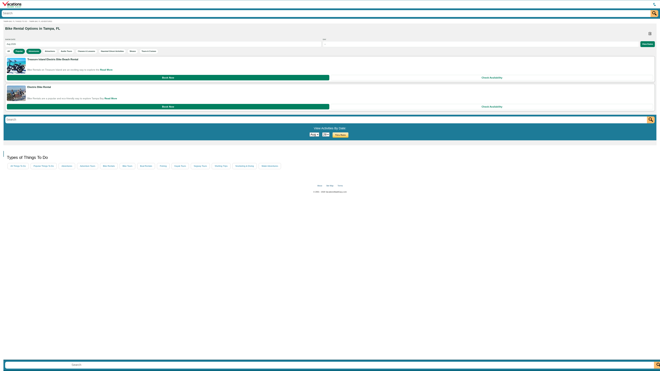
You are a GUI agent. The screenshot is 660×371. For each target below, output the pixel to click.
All (8, 51)
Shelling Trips (221, 166)
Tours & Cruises (149, 51)
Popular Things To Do (44, 166)
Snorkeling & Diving (244, 166)
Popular (19, 51)
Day (324, 39)
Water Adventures (270, 166)
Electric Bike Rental (39, 87)
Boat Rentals (146, 166)
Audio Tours (66, 51)
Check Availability (492, 77)
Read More (106, 69)
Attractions (50, 51)
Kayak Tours (180, 166)
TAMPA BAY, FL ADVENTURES (40, 21)
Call (6, 148)
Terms (340, 186)
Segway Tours (200, 166)
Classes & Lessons (86, 51)
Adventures (34, 51)
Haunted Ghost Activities (112, 51)
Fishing (163, 166)
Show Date (10, 39)
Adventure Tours (87, 166)
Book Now (168, 77)
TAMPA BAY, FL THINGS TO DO (15, 21)
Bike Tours (127, 166)
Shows (133, 51)
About (319, 186)
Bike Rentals (109, 166)
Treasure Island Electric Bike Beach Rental (52, 59)
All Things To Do (18, 166)
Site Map (329, 186)
